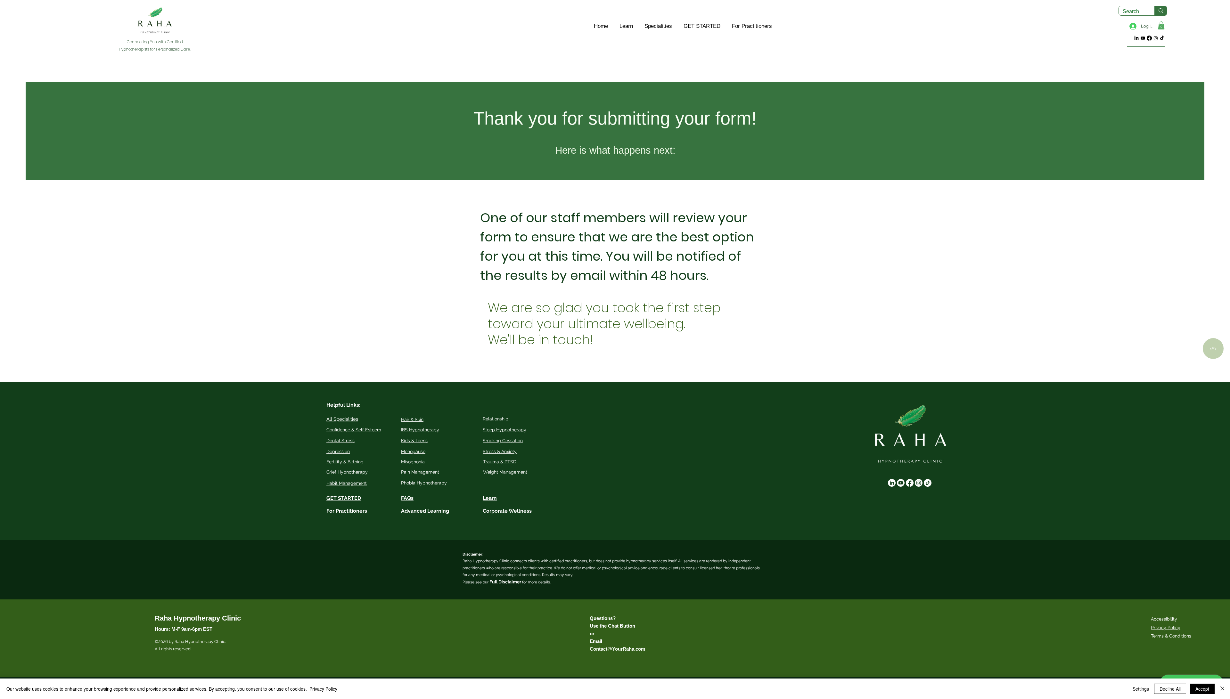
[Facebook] (1149, 38)
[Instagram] (1155, 38)
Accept (1202, 689)
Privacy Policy (1165, 627)
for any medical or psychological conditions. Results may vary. (518, 575)
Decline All (1170, 689)
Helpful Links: (343, 405)
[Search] (1160, 10)
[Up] (1213, 348)
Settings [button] (1141, 689)
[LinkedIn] (1136, 38)
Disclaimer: (473, 554)
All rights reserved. (173, 648)
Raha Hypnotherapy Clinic (198, 618)
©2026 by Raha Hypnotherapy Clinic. (190, 641)
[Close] (1222, 689)
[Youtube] (1142, 38)
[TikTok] (1162, 38)
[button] (626, 26)
